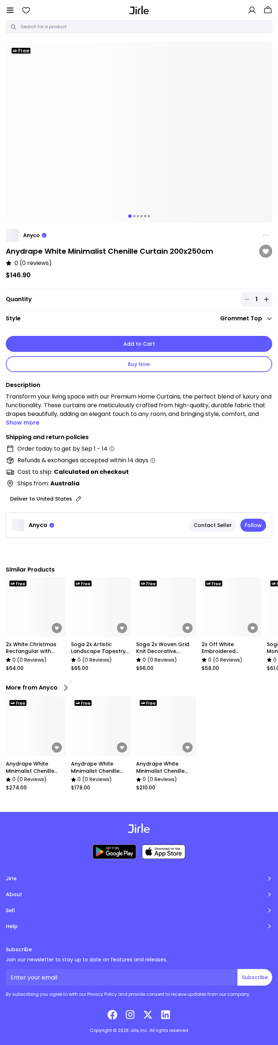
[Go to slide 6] (149, 216)
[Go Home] (139, 10)
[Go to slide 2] (134, 216)
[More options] (265, 235)
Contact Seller (213, 525)
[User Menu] (252, 10)
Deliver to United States (41, 498)
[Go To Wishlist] (26, 10)
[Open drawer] (10, 10)
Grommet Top (241, 318)
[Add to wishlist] (265, 251)
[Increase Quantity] (266, 299)
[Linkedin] (166, 1014)
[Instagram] (130, 1014)
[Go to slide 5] (145, 216)
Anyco (31, 235)
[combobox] (144, 26)
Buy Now (139, 364)
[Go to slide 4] (141, 216)
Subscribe (255, 977)
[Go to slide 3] (138, 216)
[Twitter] (148, 1014)
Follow (253, 525)
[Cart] (268, 10)
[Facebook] (112, 1014)
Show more (22, 422)
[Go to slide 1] (130, 216)
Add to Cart (139, 343)
